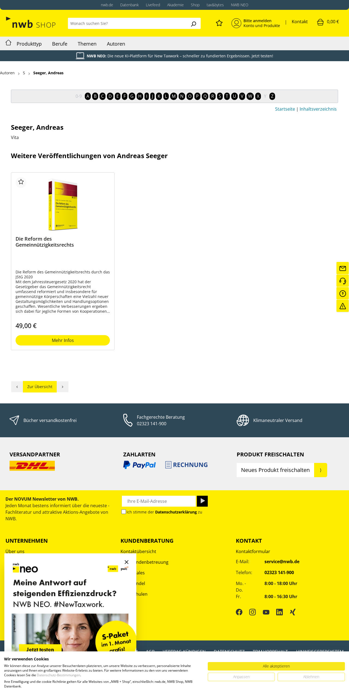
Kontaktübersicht (138, 551)
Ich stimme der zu (164, 512)
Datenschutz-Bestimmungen (58, 675)
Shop (195, 4)
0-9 (79, 96)
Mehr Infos (63, 340)
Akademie (175, 4)
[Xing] (293, 612)
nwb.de (107, 4)
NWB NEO (239, 4)
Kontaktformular (253, 551)
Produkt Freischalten (270, 454)
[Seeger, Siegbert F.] (63, 386)
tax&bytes (215, 4)
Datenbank (129, 4)
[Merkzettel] (219, 22)
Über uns (15, 551)
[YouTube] (266, 612)
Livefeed (153, 4)
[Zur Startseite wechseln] (31, 22)
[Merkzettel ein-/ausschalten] (21, 182)
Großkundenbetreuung (145, 562)
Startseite (285, 109)
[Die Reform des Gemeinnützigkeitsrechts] (63, 204)
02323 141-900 (151, 424)
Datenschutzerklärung (176, 512)
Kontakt (300, 22)
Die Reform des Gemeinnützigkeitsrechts (45, 242)
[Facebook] (239, 612)
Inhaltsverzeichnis (318, 109)
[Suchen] (193, 23)
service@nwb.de (281, 562)
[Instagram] (252, 612)
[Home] (8, 43)
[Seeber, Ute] (17, 386)
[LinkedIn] (279, 612)
